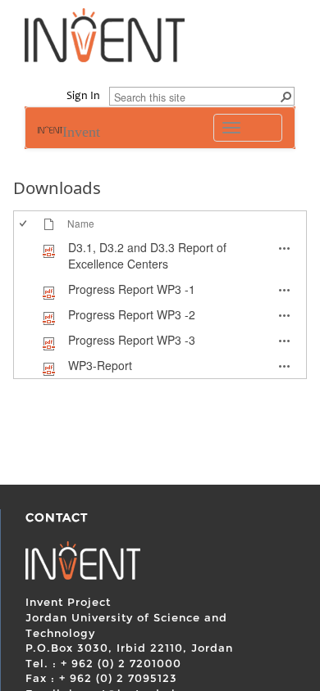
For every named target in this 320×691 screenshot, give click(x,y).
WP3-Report (100, 365)
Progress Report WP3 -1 (131, 289)
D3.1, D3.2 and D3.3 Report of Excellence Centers (147, 255)
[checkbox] (22, 255)
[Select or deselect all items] (24, 223)
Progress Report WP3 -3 (131, 340)
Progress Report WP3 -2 (131, 314)
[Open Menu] (73, 237)
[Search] (285, 96)
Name (80, 223)
